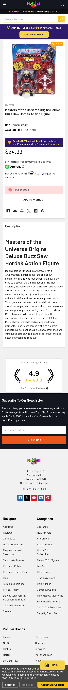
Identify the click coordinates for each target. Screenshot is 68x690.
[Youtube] (34, 498)
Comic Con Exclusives (49, 607)
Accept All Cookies (53, 685)
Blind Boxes (43, 571)
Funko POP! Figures (48, 560)
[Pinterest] (43, 211)
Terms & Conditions (14, 583)
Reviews (8, 532)
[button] (34, 199)
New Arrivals (44, 532)
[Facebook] (8, 211)
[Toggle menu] (4, 4)
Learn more (53, 144)
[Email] (15, 211)
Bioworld (40, 648)
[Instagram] (41, 498)
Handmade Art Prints (48, 601)
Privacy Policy (10, 589)
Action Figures (45, 544)
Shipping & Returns (13, 560)
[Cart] (63, 4)
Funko (6, 637)
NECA (6, 642)
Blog (5, 577)
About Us (8, 526)
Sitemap (7, 611)
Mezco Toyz (41, 637)
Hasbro (7, 648)
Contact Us (9, 538)
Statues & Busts (46, 577)
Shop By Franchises (48, 613)
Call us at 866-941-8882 (34, 488)
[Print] (22, 211)
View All (39, 660)
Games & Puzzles (46, 589)
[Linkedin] (36, 211)
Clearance (42, 526)
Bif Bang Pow (10, 660)
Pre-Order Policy (12, 566)
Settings (10, 685)
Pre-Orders (43, 538)
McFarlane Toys (43, 654)
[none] (34, 71)
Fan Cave (42, 566)
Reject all (27, 685)
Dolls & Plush (44, 583)
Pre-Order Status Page (15, 571)
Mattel (6, 654)
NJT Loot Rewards (13, 544)
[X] (29, 211)
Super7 (39, 642)
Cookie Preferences (14, 605)
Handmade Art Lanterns (50, 595)
